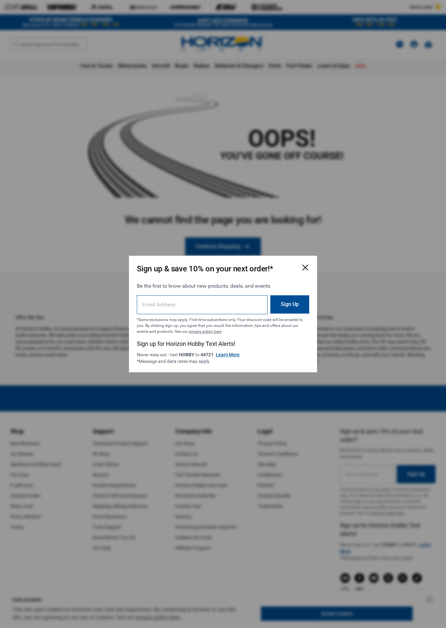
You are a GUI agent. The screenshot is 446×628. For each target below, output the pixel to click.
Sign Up (290, 304)
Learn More (228, 354)
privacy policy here (205, 331)
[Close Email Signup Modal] (305, 267)
